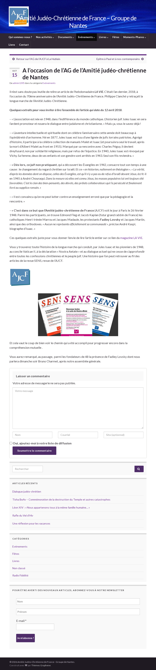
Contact (24, 44)
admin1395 (19, 83)
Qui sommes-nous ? (20, 37)
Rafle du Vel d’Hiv (22, 515)
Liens (12, 44)
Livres (103, 37)
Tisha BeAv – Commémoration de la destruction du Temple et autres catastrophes (61, 499)
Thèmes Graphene (41, 665)
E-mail (21, 620)
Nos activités (44, 37)
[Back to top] (147, 661)
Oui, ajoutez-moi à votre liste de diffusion (42, 443)
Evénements (85, 37)
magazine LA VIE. (131, 238)
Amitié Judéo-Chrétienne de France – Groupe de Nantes (78, 21)
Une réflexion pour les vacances (31, 523)
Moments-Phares (134, 37)
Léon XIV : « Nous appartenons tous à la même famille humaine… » (51, 507)
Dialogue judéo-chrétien (26, 491)
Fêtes (115, 37)
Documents (65, 37)
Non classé (18, 568)
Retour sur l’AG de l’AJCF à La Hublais (38, 58)
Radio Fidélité (20, 575)
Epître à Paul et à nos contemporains (118, 58)
